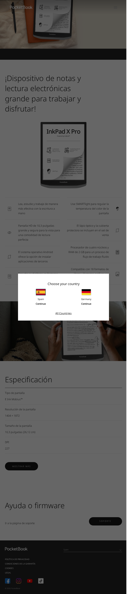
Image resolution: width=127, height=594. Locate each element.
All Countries (63, 313)
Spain (41, 299)
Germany (86, 299)
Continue (41, 303)
